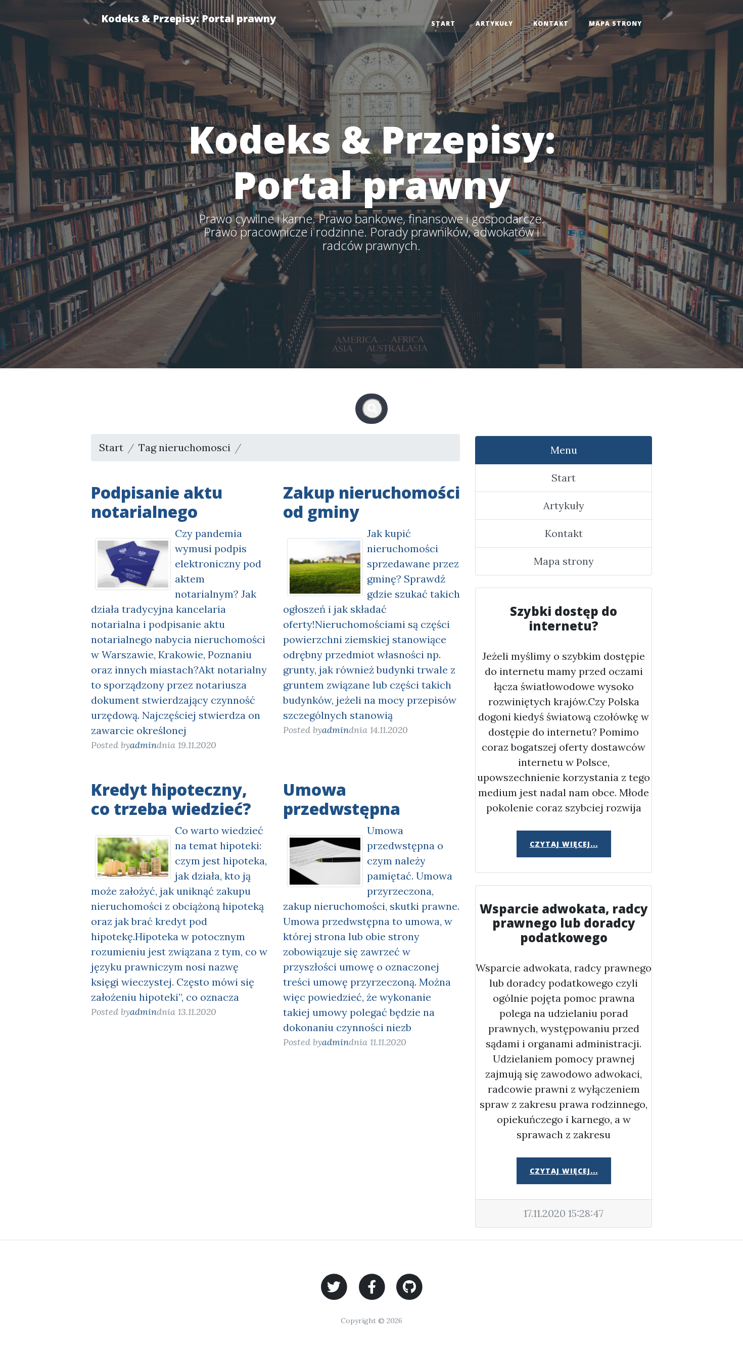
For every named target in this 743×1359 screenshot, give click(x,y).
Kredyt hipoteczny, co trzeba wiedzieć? (171, 799)
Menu (563, 450)
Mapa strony (615, 23)
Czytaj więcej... (564, 844)
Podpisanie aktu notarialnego (156, 501)
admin (143, 745)
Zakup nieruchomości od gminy (371, 501)
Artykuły (494, 23)
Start (443, 23)
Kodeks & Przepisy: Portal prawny (188, 18)
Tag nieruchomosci (184, 447)
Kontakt (551, 23)
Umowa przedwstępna (341, 799)
